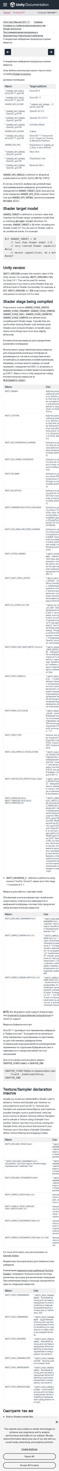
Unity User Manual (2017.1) (16, 22)
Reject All (29, 1456)
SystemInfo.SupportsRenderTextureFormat (29, 1015)
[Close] (57, 1422)
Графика (38, 22)
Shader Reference (12, 29)
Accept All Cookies (29, 1465)
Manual (7, 12)
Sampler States (11, 1255)
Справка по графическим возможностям (24, 25)
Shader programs (22, 74)
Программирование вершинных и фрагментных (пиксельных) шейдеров (23, 34)
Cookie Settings (29, 1449)
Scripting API (19, 12)
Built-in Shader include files (19, 1416)
